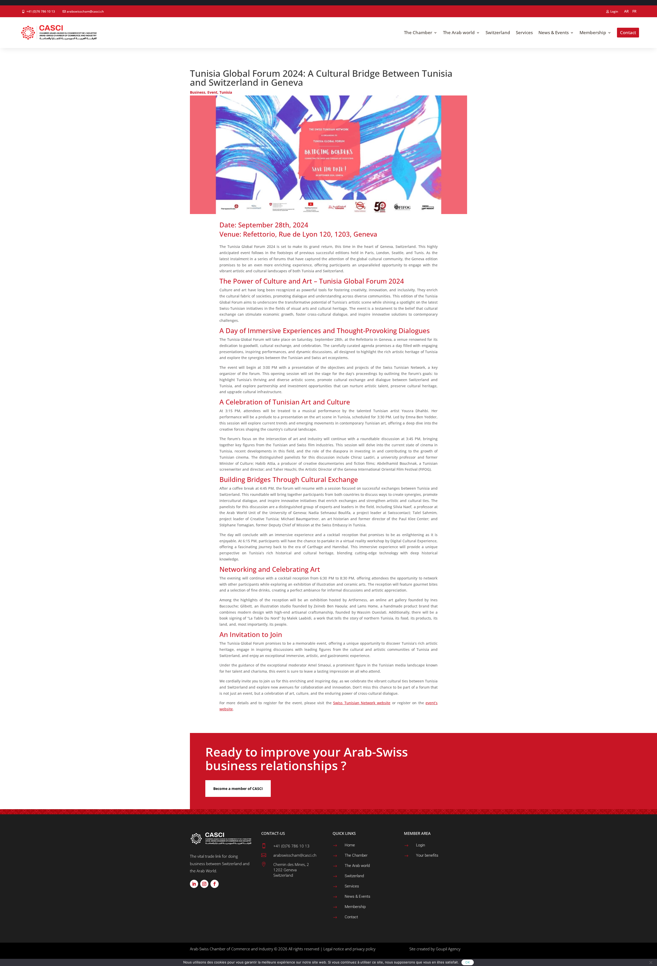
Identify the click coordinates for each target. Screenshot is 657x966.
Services (352, 886)
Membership (355, 906)
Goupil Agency (448, 948)
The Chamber (356, 855)
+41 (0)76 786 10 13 (40, 11)
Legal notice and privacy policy (349, 948)
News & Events (357, 896)
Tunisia (225, 92)
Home (350, 845)
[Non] (650, 962)
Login (614, 11)
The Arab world (357, 865)
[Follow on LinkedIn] (194, 884)
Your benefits (427, 855)
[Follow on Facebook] (214, 884)
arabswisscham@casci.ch (85, 11)
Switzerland (354, 876)
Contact (351, 917)
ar (626, 11)
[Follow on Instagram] (204, 884)
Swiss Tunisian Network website (361, 702)
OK (467, 962)
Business (197, 92)
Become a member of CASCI (238, 788)
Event (212, 92)
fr (634, 11)
